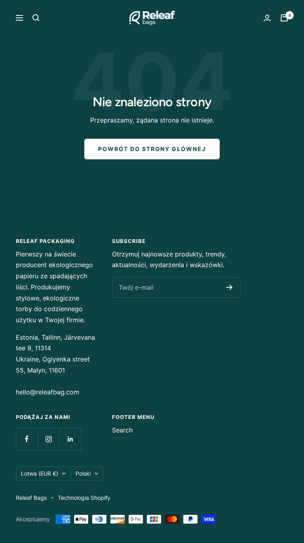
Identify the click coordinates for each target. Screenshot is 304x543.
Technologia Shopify (84, 497)
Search (122, 430)
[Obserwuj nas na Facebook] (27, 439)
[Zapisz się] (229, 287)
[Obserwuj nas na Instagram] (48, 439)
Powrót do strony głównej (152, 148)
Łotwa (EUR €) (39, 473)
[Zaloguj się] (267, 18)
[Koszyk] (284, 17)
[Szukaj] (36, 17)
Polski (83, 473)
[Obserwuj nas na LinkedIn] (70, 439)
